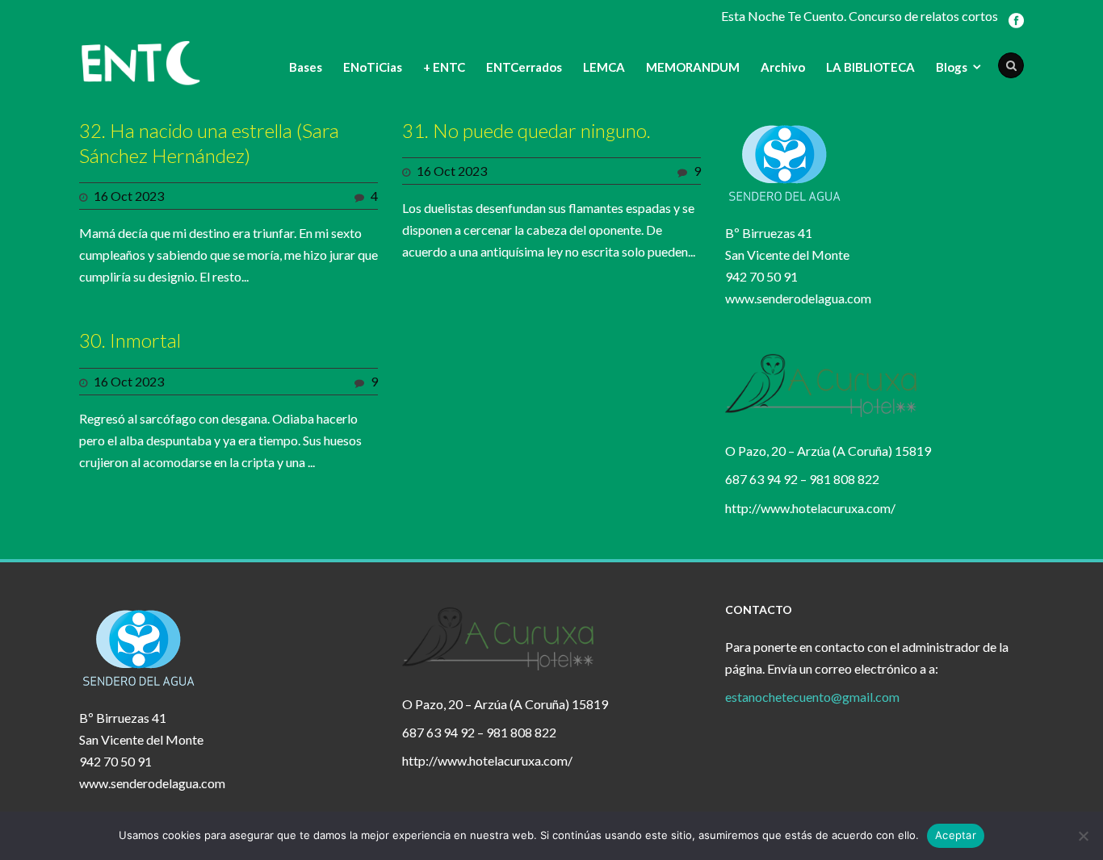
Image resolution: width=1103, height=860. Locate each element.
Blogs (951, 67)
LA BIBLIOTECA (870, 67)
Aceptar (955, 835)
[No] (1083, 836)
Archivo (783, 67)
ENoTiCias (372, 67)
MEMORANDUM (693, 67)
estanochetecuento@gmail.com (812, 696)
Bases (305, 67)
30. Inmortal (130, 340)
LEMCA (604, 67)
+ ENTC (444, 67)
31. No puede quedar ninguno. (526, 130)
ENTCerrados (524, 67)
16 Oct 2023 (129, 195)
